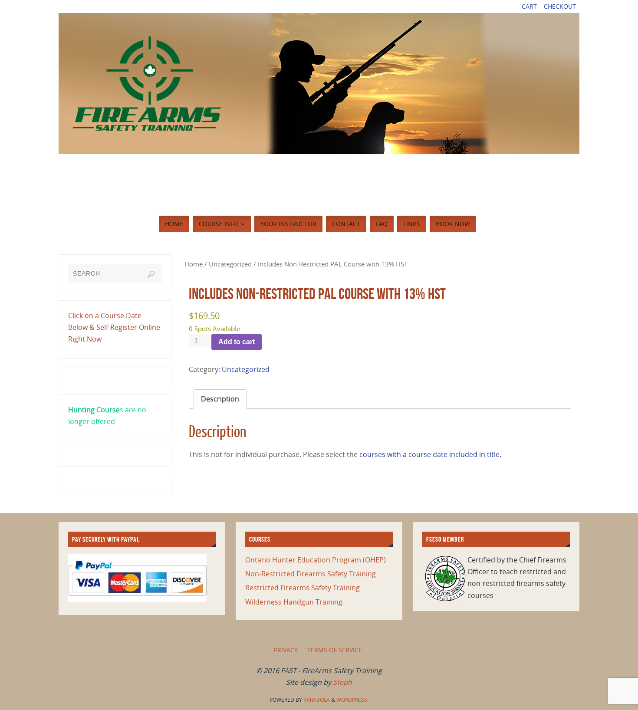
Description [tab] (220, 399)
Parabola (316, 699)
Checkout (560, 6)
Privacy (286, 650)
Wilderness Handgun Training (293, 602)
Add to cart (236, 341)
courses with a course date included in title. (429, 454)
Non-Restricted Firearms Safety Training (310, 574)
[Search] (151, 274)
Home (193, 264)
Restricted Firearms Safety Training (302, 587)
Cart (529, 6)
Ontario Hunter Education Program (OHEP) (315, 560)
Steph (342, 682)
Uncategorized (230, 264)
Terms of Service (334, 650)
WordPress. (352, 699)
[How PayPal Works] (137, 599)
